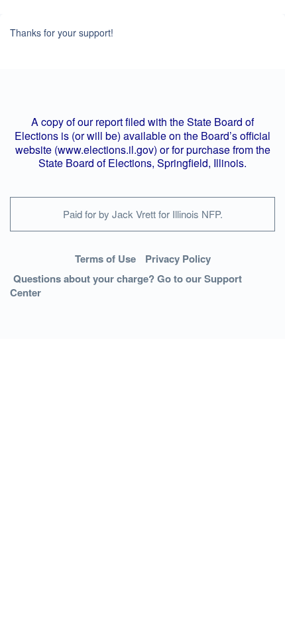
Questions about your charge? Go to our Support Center (126, 285)
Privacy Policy (178, 258)
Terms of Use (105, 258)
